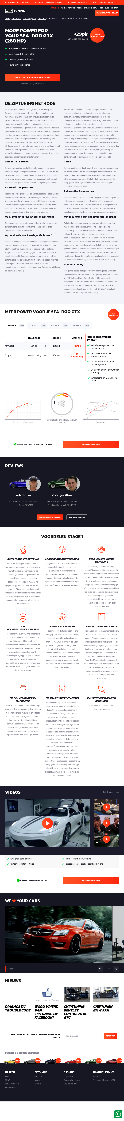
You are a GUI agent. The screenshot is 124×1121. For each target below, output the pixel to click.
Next (116, 969)
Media (37, 1080)
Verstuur (110, 1036)
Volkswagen (10, 1087)
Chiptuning (54, 8)
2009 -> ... (42, 18)
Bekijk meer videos (111, 792)
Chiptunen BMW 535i (102, 1008)
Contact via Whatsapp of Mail (34, 880)
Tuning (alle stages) (72, 1080)
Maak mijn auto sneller (107, 13)
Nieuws (38, 1084)
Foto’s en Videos (75, 8)
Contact (114, 8)
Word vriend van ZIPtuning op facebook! (46, 1012)
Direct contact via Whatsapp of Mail (32, 77)
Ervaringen (98, 8)
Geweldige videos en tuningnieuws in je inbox (34, 1036)
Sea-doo (27, 18)
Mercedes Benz (12, 1084)
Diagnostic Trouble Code (18, 1008)
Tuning (64, 8)
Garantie (88, 8)
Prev (100, 969)
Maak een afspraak (91, 444)
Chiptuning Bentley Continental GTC (75, 1012)
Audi (7, 1076)
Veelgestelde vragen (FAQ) (104, 1080)
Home (7, 18)
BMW (7, 1080)
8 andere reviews (77, 517)
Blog (107, 8)
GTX (34, 18)
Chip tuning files (70, 1084)
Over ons (38, 1076)
